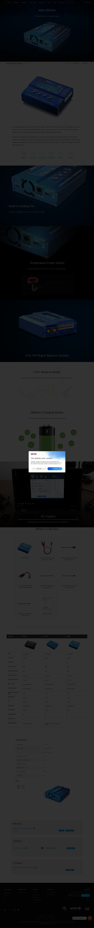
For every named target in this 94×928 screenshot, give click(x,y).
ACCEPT (55, 468)
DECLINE (39, 468)
